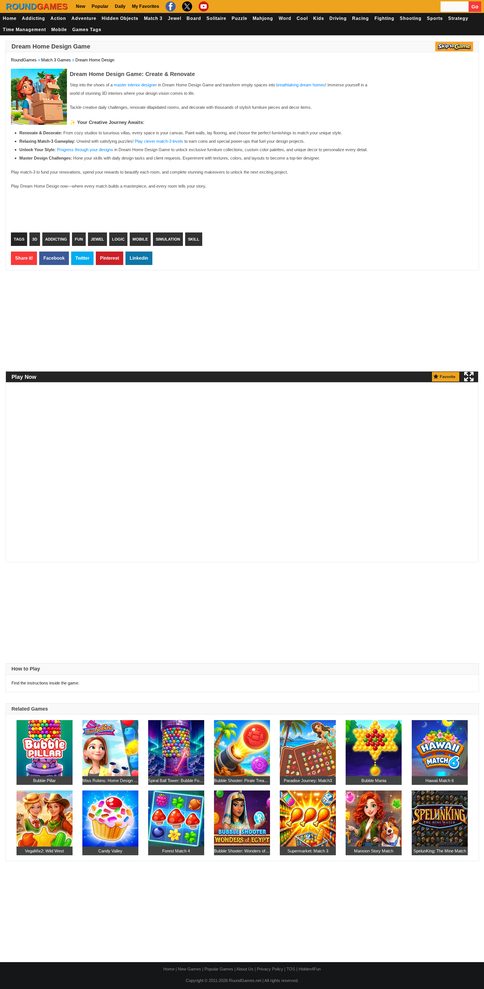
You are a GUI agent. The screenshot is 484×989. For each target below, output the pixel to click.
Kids (318, 18)
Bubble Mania (373, 780)
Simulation (168, 239)
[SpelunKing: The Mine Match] (440, 815)
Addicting (33, 18)
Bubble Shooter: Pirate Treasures (242, 780)
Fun (79, 239)
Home (10, 18)
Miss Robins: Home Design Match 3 (110, 780)
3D (34, 239)
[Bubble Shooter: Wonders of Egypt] (242, 815)
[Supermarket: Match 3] (308, 815)
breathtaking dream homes (300, 84)
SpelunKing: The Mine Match (439, 851)
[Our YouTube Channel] (203, 6)
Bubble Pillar (44, 780)
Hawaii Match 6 (439, 780)
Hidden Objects (120, 18)
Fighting (384, 18)
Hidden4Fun (310, 969)
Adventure (83, 18)
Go (474, 7)
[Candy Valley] (110, 815)
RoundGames (24, 59)
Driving (338, 18)
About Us (244, 969)
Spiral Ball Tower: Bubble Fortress (176, 780)
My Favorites (145, 6)
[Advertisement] (427, 109)
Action (58, 18)
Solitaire (216, 18)
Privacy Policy (270, 969)
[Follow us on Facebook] (170, 6)
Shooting (411, 18)
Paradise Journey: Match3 (308, 780)
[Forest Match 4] (176, 815)
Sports (435, 18)
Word (285, 18)
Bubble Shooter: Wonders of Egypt (242, 851)
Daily (120, 6)
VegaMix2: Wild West (44, 851)
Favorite (447, 376)
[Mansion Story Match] (374, 815)
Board (194, 18)
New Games (189, 969)
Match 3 (153, 18)
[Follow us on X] (186, 6)
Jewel (174, 18)
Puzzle (239, 18)
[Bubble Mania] (374, 745)
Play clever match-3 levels (159, 141)
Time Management (24, 29)
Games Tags (86, 29)
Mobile (59, 29)
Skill (193, 239)
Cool (302, 18)
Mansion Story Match (373, 851)
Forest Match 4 (176, 851)
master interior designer (135, 84)
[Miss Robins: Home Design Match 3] (110, 745)
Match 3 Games (56, 59)
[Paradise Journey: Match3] (308, 745)
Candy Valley (110, 851)
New (80, 6)
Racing (360, 18)
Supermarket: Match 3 (307, 851)
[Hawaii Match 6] (440, 745)
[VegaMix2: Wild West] (45, 815)
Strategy (458, 18)
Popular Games (218, 969)
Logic (118, 239)
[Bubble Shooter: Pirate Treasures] (242, 745)
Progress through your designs (85, 149)
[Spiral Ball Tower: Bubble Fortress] (176, 745)
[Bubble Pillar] (45, 745)
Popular (100, 6)
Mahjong (263, 18)
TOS (291, 969)
